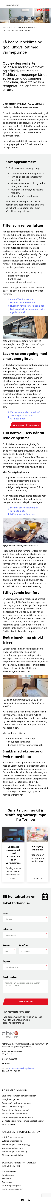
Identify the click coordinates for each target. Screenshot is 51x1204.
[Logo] (12, 4)
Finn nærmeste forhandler (16, 1011)
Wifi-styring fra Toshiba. (22, 514)
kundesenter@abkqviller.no (21, 1068)
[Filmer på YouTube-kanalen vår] (29, 1200)
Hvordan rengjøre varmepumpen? (27, 305)
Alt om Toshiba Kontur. (21, 299)
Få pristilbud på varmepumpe (26, 425)
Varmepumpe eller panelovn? (25, 412)
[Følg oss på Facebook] (22, 1200)
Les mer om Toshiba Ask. (23, 302)
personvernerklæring (19, 1016)
